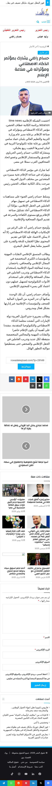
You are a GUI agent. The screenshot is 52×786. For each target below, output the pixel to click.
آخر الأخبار (33, 46)
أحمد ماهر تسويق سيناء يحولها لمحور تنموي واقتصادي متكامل (14, 571)
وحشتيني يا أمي (41, 722)
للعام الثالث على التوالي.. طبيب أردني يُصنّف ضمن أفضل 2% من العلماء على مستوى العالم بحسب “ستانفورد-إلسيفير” (39, 538)
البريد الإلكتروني (42, 649)
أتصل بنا (12, 766)
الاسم (46, 637)
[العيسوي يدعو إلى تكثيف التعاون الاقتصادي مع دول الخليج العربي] (38, 559)
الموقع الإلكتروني (42, 662)
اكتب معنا (39, 766)
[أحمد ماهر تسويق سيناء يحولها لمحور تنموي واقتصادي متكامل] (13, 559)
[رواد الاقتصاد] (42, 12)
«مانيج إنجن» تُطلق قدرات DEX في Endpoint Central (38, 501)
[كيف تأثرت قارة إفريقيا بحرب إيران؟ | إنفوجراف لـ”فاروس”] (13, 522)
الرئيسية (43, 46)
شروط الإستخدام (25, 766)
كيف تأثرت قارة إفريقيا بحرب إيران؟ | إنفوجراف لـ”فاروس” (15, 533)
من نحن (24, 762)
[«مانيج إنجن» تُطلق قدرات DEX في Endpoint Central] (38, 490)
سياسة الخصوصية (37, 762)
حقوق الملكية (13, 762)
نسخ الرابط (26, 366)
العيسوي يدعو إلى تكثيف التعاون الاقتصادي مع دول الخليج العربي (39, 571)
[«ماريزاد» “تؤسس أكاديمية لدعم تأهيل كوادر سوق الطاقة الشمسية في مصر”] (13, 490)
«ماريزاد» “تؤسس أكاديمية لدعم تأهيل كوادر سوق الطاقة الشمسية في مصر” (16, 504)
